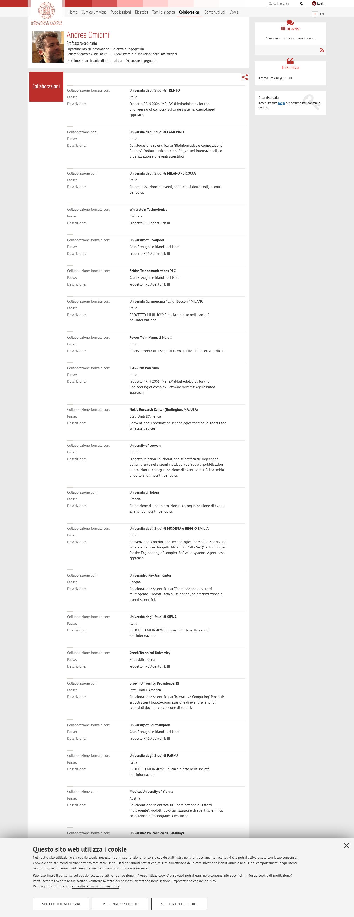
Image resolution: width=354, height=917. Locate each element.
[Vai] (301, 3)
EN (322, 14)
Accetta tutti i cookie (179, 904)
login (281, 103)
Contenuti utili (215, 12)
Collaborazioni (189, 12)
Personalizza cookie (120, 904)
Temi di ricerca (163, 12)
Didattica (141, 12)
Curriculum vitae (94, 12)
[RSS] (322, 50)
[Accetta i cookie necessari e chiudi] (346, 845)
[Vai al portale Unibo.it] (46, 13)
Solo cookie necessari (61, 904)
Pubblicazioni (121, 12)
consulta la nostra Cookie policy (95, 886)
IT (315, 14)
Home (73, 12)
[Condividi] (245, 77)
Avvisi (234, 12)
